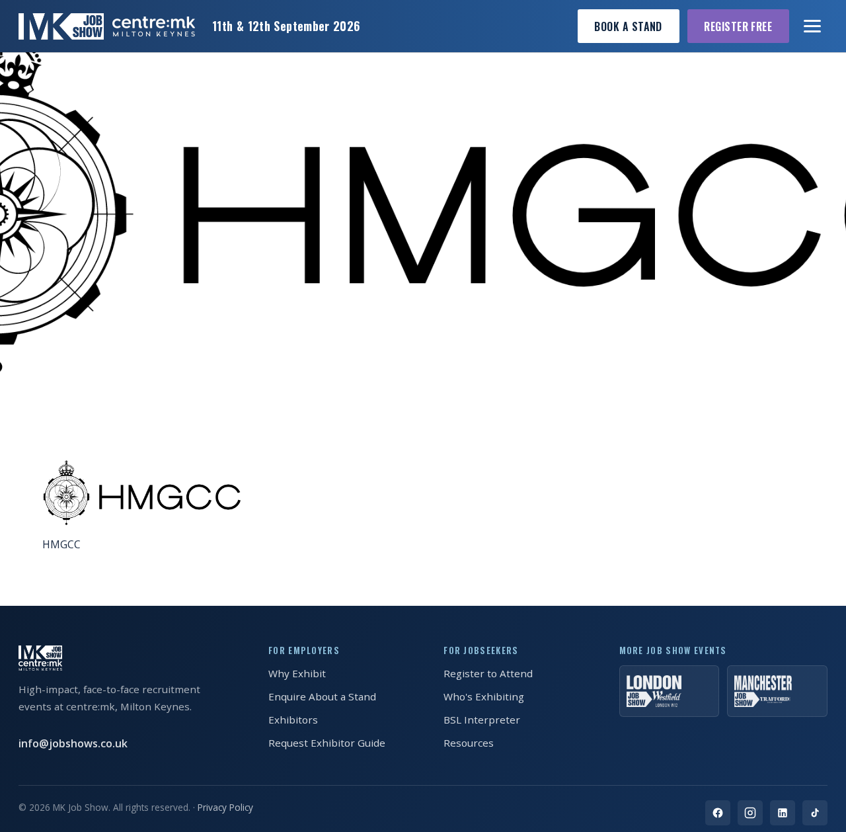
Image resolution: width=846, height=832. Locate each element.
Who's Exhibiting (483, 696)
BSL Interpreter (481, 719)
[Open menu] (812, 26)
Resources (468, 742)
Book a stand (628, 26)
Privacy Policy (225, 807)
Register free (738, 26)
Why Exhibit (297, 673)
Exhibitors (293, 719)
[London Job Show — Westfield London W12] (669, 691)
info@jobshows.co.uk (73, 743)
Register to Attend (488, 673)
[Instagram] (750, 812)
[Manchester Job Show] (777, 691)
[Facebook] (717, 812)
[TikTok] (814, 812)
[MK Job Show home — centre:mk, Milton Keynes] (107, 26)
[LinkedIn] (782, 812)
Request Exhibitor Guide (326, 742)
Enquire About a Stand (322, 696)
